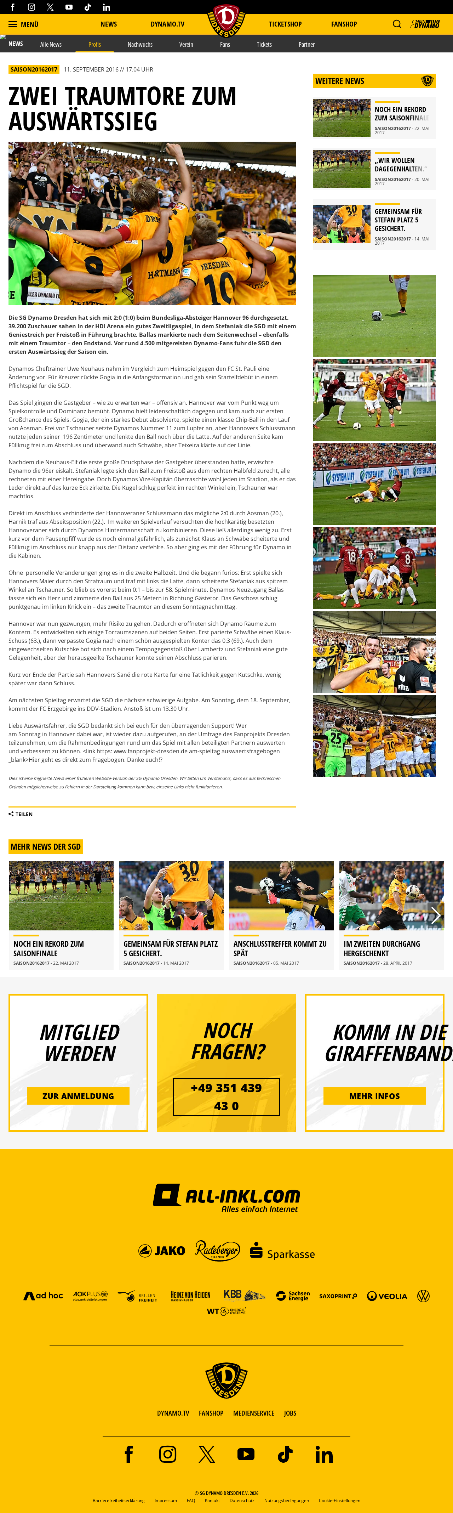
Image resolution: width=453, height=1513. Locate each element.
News (109, 24)
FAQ (191, 1500)
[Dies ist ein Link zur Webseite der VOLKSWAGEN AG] (423, 1295)
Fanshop (344, 24)
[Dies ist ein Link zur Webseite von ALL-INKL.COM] (226, 1197)
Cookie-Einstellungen (339, 1500)
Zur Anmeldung (78, 1095)
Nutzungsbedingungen (286, 1500)
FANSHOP (211, 1413)
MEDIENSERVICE (253, 1413)
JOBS (290, 1413)
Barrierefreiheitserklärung (119, 1500)
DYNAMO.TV (167, 24)
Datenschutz (242, 1500)
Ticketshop (285, 24)
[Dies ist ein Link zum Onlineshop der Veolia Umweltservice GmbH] (387, 1295)
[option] (61, 915)
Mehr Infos (374, 1095)
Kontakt (212, 1500)
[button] (397, 24)
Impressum (166, 1500)
